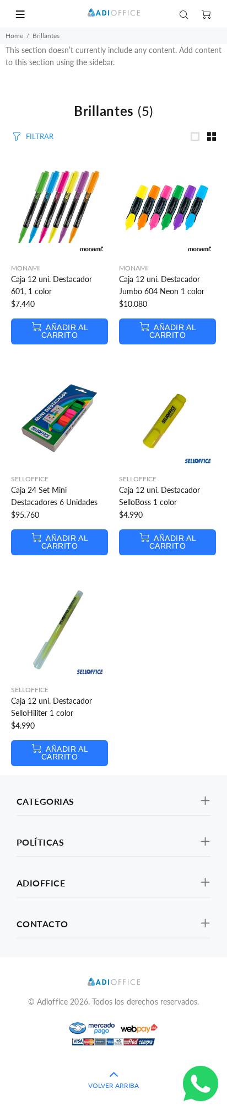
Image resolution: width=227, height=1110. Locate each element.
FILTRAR (39, 136)
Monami (25, 268)
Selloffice (29, 479)
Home (14, 35)
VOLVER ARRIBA (113, 1085)
